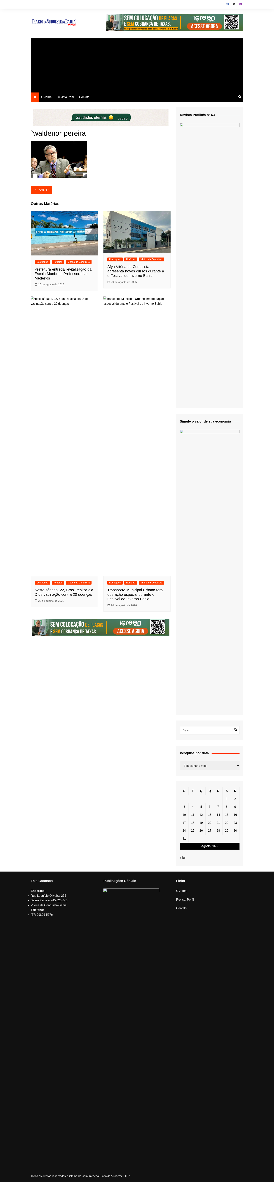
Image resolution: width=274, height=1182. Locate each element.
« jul (182, 857)
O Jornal (46, 97)
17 (184, 822)
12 (201, 814)
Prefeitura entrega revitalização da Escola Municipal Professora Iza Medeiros (63, 273)
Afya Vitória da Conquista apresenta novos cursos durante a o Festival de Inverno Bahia (135, 271)
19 (201, 822)
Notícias (57, 261)
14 (218, 814)
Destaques (42, 261)
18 (192, 822)
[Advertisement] (137, 64)
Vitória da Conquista (79, 261)
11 (192, 814)
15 (226, 814)
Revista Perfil (66, 97)
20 (209, 822)
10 (184, 814)
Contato (84, 97)
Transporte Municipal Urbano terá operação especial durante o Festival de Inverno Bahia (135, 594)
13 (209, 814)
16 (235, 814)
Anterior (43, 189)
